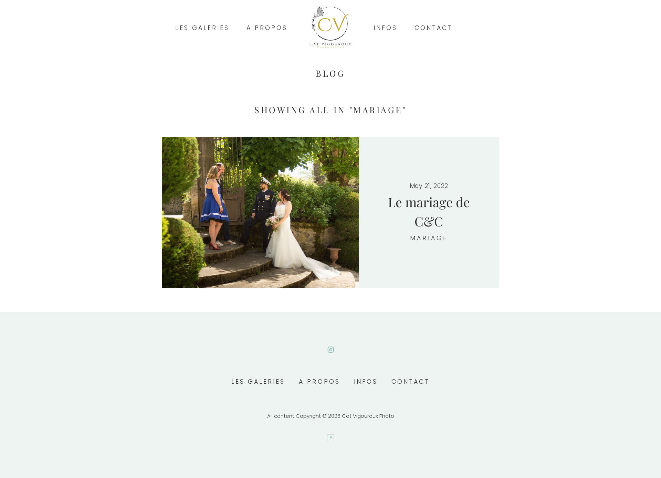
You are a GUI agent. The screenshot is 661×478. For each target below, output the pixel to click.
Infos (385, 28)
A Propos (266, 28)
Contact (434, 28)
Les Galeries (202, 28)
